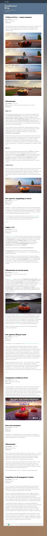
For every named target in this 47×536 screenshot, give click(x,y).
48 (16, 524)
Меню (7, 1)
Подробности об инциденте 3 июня (19, 477)
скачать (36, 394)
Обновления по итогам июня (16, 270)
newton (18, 274)
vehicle (11, 202)
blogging (9, 429)
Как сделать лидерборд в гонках (18, 198)
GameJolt (17, 323)
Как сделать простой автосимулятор (31, 343)
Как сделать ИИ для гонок (15, 334)
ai (8, 202)
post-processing (14, 231)
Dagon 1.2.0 (9, 227)
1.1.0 (37, 453)
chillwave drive (10, 274)
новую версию (12, 236)
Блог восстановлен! (13, 425)
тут (20, 470)
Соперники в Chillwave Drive (16, 378)
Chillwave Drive (21, 314)
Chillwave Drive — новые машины (18, 17)
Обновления (10, 101)
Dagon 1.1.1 (10, 279)
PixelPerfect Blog (11, 7)
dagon (10, 231)
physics (21, 274)
